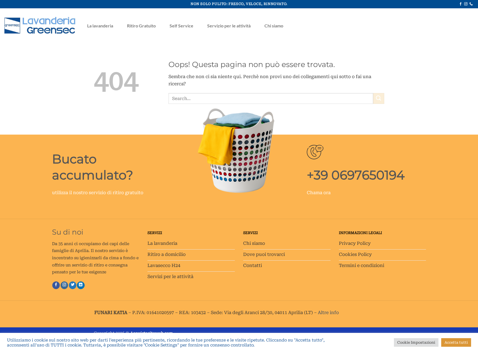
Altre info (328, 312)
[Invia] (378, 98)
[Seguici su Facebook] (460, 4)
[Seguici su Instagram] (465, 4)
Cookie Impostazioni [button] (416, 342)
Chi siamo (273, 25)
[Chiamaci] (471, 4)
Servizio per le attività (229, 25)
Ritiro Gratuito (141, 25)
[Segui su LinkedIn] (80, 285)
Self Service (181, 25)
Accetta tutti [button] (456, 342)
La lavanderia (100, 25)
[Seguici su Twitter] (72, 285)
